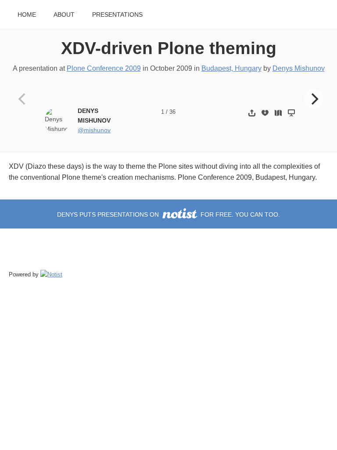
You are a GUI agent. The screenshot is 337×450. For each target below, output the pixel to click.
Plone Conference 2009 (104, 68)
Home (27, 14)
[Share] (251, 113)
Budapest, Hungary (231, 68)
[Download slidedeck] (265, 113)
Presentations (117, 14)
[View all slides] (278, 113)
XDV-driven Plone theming (168, 48)
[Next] (313, 99)
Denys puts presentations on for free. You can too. (168, 214)
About (64, 14)
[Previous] (23, 99)
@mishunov (94, 130)
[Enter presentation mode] (291, 113)
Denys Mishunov (298, 68)
